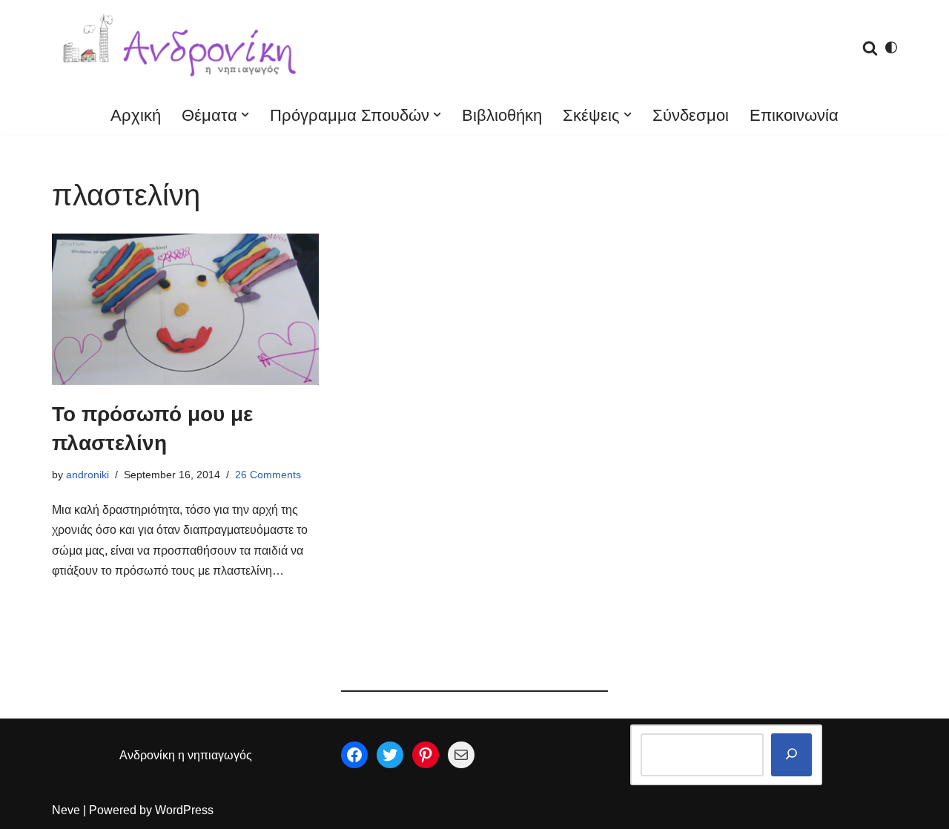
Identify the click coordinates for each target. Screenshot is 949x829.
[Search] (870, 48)
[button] (245, 114)
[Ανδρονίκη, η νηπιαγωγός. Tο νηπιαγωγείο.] (181, 47)
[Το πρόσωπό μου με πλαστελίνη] (185, 309)
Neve (66, 810)
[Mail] (461, 755)
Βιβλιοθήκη (502, 115)
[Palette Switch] (891, 47)
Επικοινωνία (794, 115)
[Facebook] (354, 755)
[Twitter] (390, 755)
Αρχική (135, 115)
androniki (87, 474)
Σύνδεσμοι (690, 115)
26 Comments (268, 474)
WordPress (184, 810)
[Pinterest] (425, 755)
